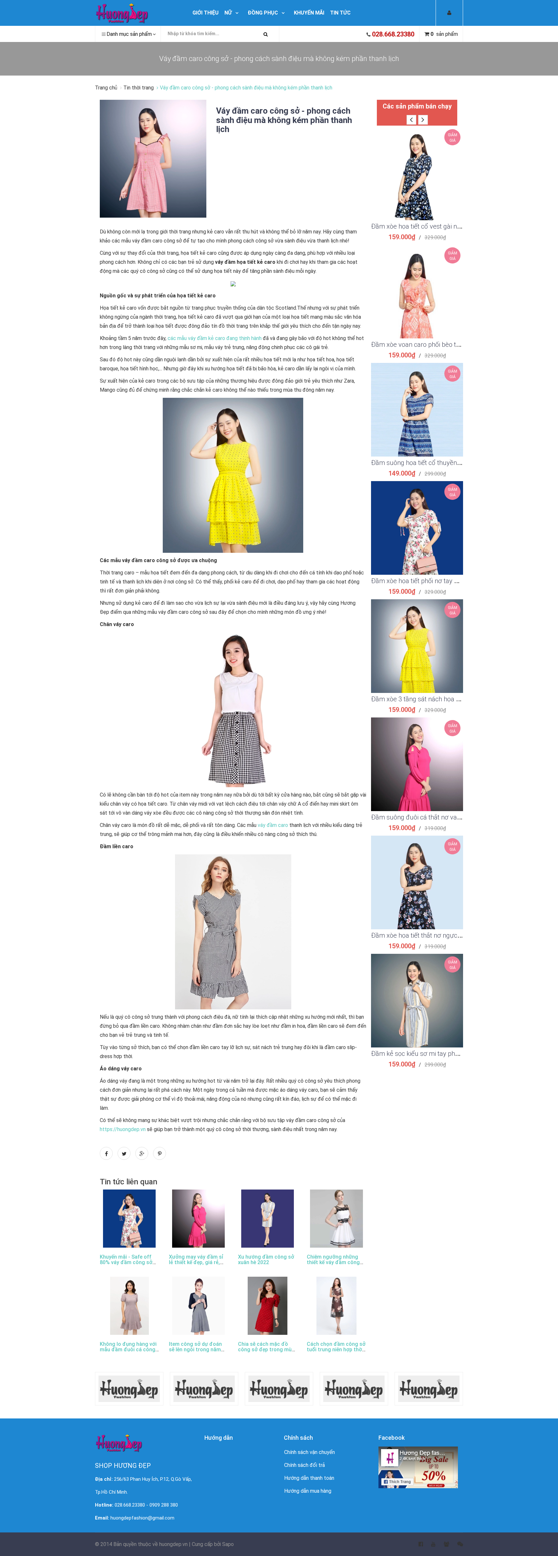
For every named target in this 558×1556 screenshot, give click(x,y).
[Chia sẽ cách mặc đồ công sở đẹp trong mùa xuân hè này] (268, 1306)
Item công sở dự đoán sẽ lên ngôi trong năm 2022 (195, 1349)
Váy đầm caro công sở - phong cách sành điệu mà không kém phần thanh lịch (284, 120)
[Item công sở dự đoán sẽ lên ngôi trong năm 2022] (198, 1306)
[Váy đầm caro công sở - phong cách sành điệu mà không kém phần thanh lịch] (153, 158)
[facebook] (416, 1544)
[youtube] (429, 1544)
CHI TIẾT (417, 181)
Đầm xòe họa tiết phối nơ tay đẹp (418, 581)
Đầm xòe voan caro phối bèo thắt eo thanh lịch (437, 344)
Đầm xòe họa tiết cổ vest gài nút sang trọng (433, 226)
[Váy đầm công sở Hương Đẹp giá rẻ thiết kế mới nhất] (137, 13)
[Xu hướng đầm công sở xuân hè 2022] (267, 1219)
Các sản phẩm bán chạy (417, 106)
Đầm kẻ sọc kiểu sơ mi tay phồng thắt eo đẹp (435, 1053)
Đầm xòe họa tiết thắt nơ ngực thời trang (428, 935)
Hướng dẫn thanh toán (309, 1478)
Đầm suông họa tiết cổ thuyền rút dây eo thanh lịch (443, 463)
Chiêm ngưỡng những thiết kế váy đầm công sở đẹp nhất (333, 1262)
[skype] (456, 1544)
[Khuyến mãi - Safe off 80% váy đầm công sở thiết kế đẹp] (129, 1219)
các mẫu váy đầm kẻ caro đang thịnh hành (215, 338)
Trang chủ (107, 88)
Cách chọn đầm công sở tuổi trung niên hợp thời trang (336, 1349)
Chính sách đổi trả (304, 1465)
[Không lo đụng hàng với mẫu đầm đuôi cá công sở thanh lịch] (129, 1306)
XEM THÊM (417, 165)
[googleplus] (442, 1544)
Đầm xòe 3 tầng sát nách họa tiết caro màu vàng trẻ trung (453, 699)
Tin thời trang (138, 88)
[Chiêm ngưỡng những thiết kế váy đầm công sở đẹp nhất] (336, 1219)
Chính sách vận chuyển (309, 1452)
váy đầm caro (273, 825)
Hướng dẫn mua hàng (307, 1491)
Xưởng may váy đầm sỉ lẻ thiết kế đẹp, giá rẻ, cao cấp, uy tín (196, 1262)
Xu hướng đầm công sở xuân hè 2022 (266, 1260)
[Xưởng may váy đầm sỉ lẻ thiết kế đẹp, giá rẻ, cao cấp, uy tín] (198, 1219)
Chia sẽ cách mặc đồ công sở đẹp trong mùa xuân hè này (266, 1349)
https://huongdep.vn (123, 1129)
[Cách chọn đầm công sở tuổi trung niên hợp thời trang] (336, 1306)
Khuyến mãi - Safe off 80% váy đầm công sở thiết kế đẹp (126, 1262)
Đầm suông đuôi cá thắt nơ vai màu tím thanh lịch (442, 817)
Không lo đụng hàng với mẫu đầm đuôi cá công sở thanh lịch (128, 1349)
